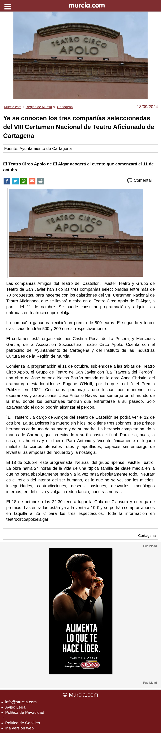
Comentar (142, 180)
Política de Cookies (22, 723)
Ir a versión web (19, 728)
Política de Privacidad (24, 712)
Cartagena (147, 535)
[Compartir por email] (32, 181)
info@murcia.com (21, 702)
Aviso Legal (15, 707)
